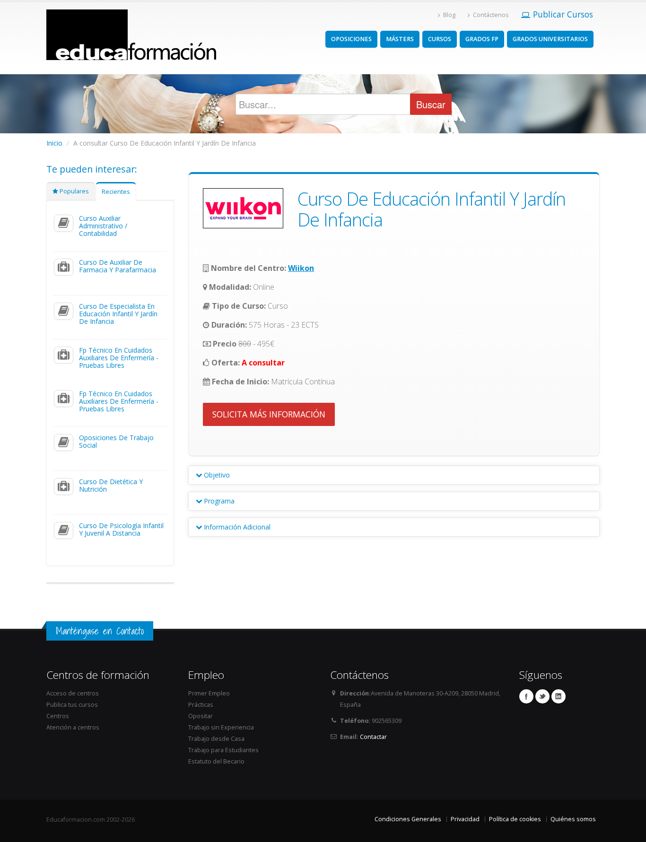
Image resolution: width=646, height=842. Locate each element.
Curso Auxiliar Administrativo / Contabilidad (103, 226)
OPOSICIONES (351, 39)
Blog (449, 15)
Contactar (373, 737)
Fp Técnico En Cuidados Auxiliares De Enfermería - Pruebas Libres (118, 358)
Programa (218, 500)
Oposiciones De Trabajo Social (116, 441)
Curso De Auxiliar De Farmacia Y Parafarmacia (117, 266)
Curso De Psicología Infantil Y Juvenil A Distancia (121, 529)
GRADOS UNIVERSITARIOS (550, 39)
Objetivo (216, 474)
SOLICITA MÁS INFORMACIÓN (268, 414)
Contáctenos (491, 15)
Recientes (116, 192)
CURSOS (439, 39)
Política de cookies (515, 819)
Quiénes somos (573, 819)
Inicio (54, 143)
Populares (73, 191)
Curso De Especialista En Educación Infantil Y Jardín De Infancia (118, 314)
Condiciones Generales (408, 819)
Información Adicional (236, 526)
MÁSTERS (400, 39)
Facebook (526, 696)
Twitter (542, 696)
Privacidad (465, 819)
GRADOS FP (481, 39)
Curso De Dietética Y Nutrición (111, 485)
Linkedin (558, 696)
